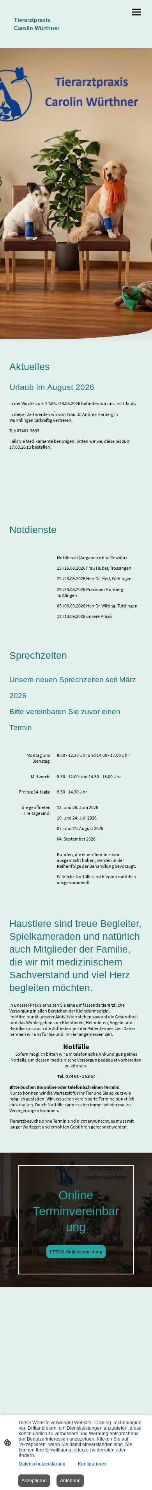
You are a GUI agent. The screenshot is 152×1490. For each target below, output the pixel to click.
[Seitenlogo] (41, 38)
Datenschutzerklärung (42, 1464)
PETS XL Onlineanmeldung (76, 1252)
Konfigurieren (92, 1464)
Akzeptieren (34, 1480)
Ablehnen (70, 1480)
